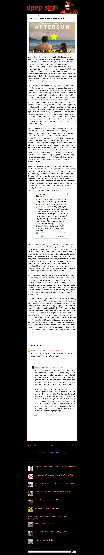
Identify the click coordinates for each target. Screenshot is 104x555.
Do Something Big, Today (43, 540)
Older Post (71, 445)
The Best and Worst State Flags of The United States (54, 475)
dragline (38, 367)
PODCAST (37, 11)
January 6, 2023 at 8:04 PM (54, 367)
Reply (33, 359)
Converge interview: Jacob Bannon (47, 508)
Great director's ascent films (44, 523)
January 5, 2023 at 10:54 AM (52, 351)
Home (52, 445)
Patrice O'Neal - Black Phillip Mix (46, 500)
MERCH (44, 11)
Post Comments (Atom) (57, 453)
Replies (36, 364)
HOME (30, 11)
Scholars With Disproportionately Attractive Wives (52, 492)
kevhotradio (36, 351)
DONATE (51, 11)
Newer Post (33, 445)
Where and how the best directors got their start (52, 532)
